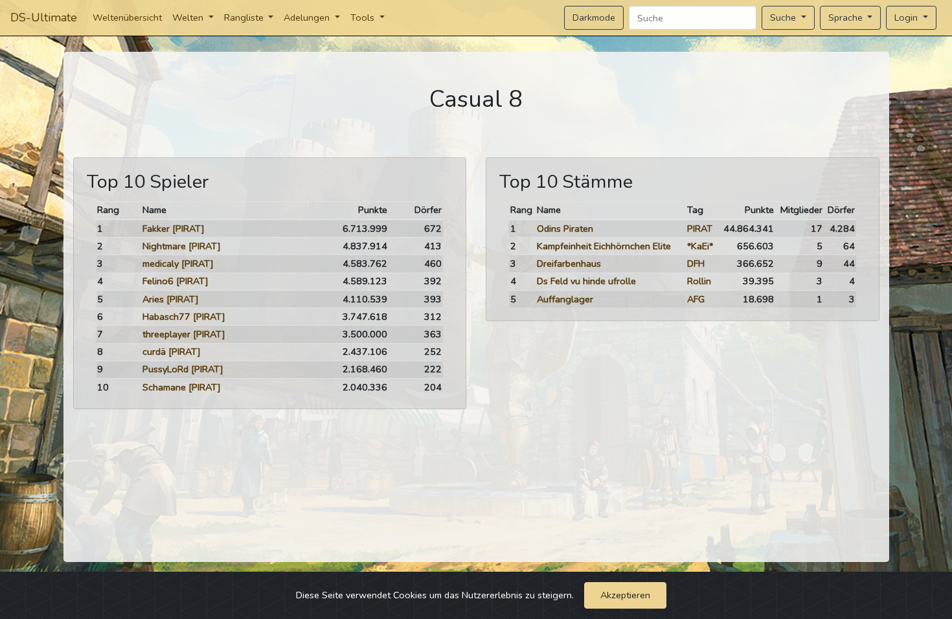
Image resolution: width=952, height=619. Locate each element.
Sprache (846, 17)
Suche (784, 17)
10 (103, 387)
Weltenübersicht (127, 17)
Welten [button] (189, 17)
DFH (696, 263)
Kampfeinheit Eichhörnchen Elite (604, 246)
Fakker (156, 228)
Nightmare (164, 246)
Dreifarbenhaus (569, 263)
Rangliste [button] (245, 17)
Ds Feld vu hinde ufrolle (586, 281)
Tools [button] (363, 17)
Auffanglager (565, 299)
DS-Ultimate (43, 17)
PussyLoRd (165, 369)
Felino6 (158, 281)
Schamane (164, 387)
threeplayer (166, 334)
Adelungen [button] (308, 17)
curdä (154, 351)
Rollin (699, 281)
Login (907, 17)
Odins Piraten (565, 228)
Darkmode (593, 17)
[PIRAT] (188, 228)
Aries (153, 299)
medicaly (160, 263)
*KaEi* (700, 246)
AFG (696, 299)
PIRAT (699, 228)
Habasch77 (166, 316)
